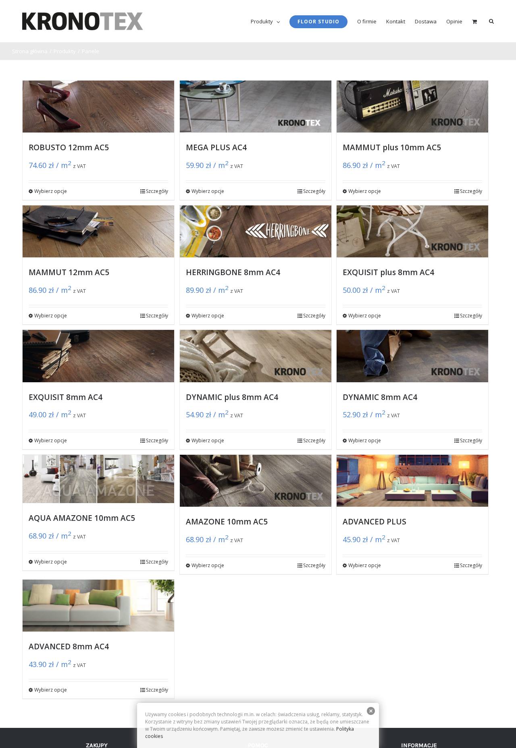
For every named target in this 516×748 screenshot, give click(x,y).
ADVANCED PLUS (374, 521)
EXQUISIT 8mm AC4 (65, 397)
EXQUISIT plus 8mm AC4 (388, 272)
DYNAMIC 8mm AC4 (380, 397)
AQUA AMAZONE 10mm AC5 (82, 518)
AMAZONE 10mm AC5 (227, 521)
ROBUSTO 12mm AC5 (69, 147)
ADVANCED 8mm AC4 (69, 646)
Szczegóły (157, 191)
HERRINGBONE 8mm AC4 (233, 272)
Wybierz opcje (50, 191)
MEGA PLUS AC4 (216, 147)
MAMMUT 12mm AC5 (69, 272)
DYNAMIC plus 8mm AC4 (232, 397)
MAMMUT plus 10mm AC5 (392, 147)
